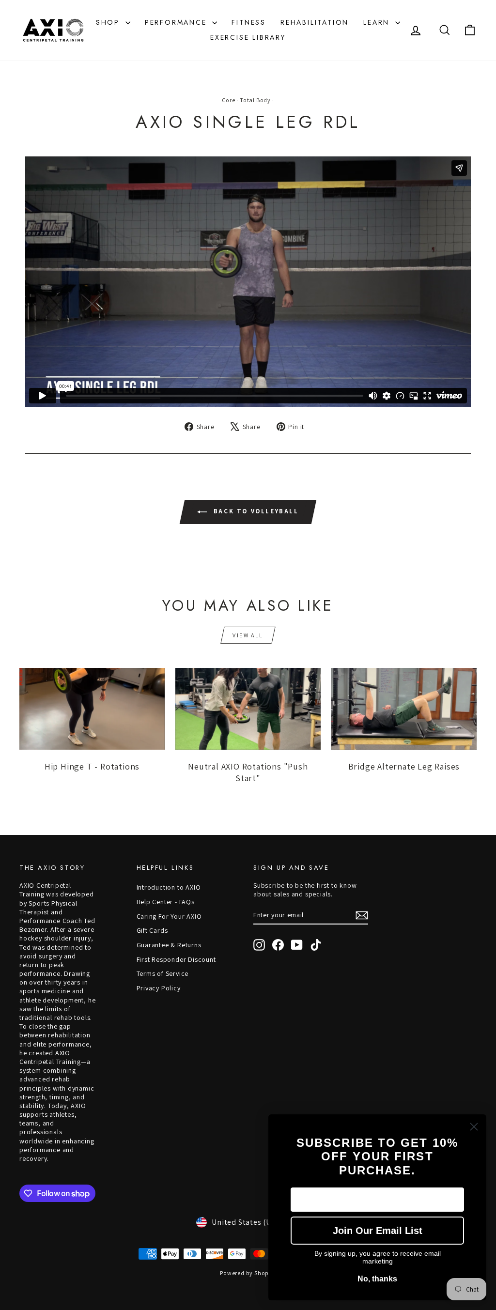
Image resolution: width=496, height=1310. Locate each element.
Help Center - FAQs (166, 901)
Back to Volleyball (254, 511)
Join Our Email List (377, 1230)
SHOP (109, 22)
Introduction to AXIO (169, 887)
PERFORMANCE (177, 22)
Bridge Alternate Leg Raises (404, 766)
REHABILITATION (314, 22)
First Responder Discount (176, 959)
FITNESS (249, 22)
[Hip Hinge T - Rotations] (92, 709)
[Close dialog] (473, 1126)
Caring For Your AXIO (169, 916)
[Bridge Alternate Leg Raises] (404, 709)
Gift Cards (152, 930)
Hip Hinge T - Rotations (92, 766)
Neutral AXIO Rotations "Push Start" (248, 772)
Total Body (255, 100)
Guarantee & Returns (169, 944)
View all (247, 635)
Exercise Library (248, 37)
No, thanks (377, 1279)
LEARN (378, 22)
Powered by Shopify (248, 1273)
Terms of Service (163, 973)
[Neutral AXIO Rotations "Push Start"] (248, 709)
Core (228, 100)
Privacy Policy (159, 988)
